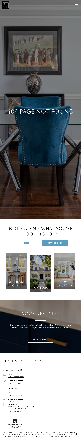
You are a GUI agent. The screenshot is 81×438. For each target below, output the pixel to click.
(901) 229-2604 (14, 383)
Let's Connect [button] (40, 340)
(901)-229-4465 (14, 402)
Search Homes (55, 243)
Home (26, 243)
